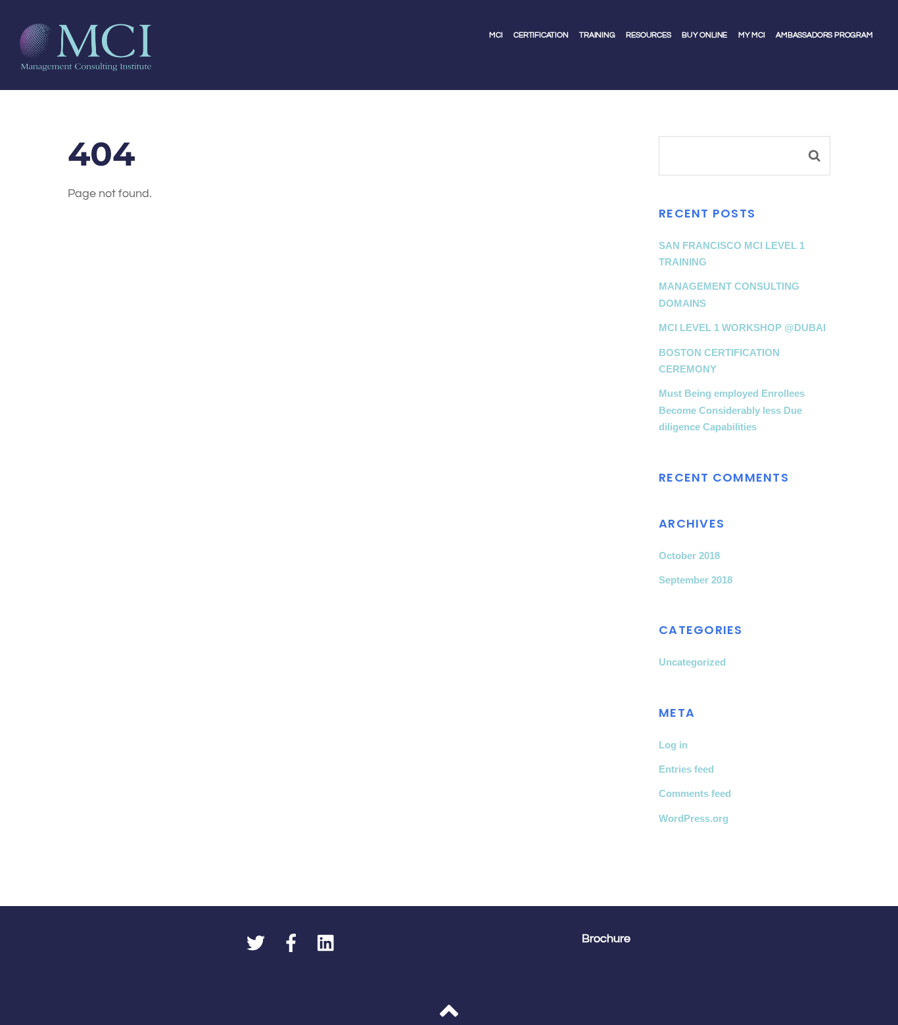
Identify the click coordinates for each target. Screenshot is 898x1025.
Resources (648, 35)
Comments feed (695, 793)
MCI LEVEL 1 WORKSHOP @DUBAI (742, 327)
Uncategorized (692, 662)
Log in (673, 744)
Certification (541, 35)
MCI (495, 35)
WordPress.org (693, 818)
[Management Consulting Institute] (85, 61)
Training (597, 35)
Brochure (606, 939)
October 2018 (689, 555)
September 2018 (695, 579)
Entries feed (686, 769)
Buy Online (704, 35)
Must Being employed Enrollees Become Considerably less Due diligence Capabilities (732, 410)
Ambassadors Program (824, 35)
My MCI (751, 35)
